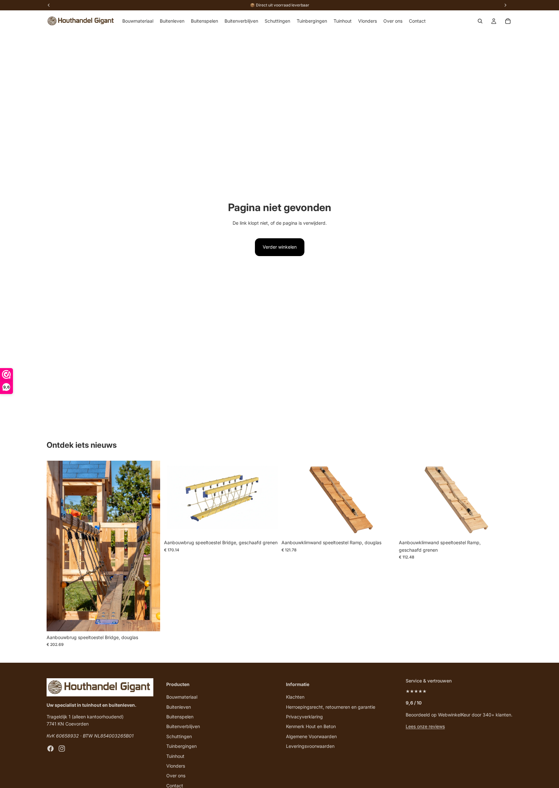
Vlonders (175, 766)
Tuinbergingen (181, 746)
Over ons (175, 775)
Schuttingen (179, 736)
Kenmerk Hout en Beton (311, 726)
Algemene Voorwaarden (311, 736)
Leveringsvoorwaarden (310, 746)
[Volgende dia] (150, 546)
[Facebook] (50, 748)
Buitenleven (178, 706)
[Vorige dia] (56, 546)
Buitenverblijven (183, 726)
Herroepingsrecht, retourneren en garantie (330, 706)
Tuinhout (175, 756)
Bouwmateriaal (181, 697)
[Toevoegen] (150, 621)
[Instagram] (62, 748)
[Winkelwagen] (508, 21)
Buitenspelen (179, 716)
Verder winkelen (280, 247)
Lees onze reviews (425, 726)
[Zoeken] (480, 21)
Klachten (295, 697)
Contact (174, 785)
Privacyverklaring (304, 716)
